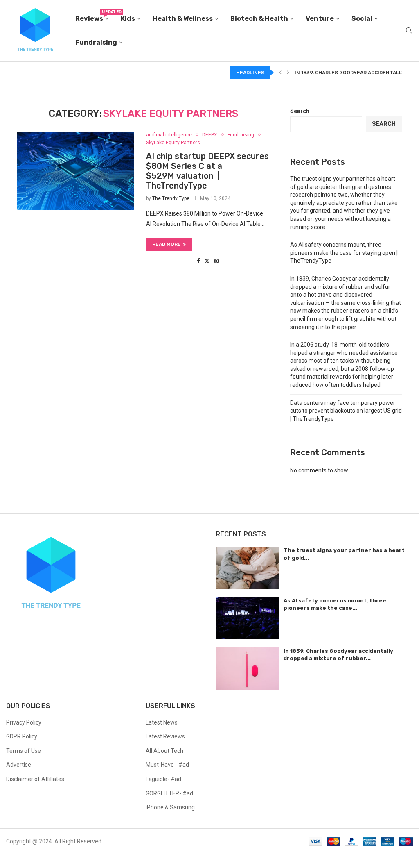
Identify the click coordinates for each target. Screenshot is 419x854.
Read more (166, 244)
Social (361, 19)
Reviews (91, 16)
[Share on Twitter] (207, 260)
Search (299, 111)
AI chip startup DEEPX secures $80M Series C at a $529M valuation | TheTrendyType (207, 171)
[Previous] (280, 72)
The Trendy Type (170, 198)
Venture (320, 19)
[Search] (409, 30)
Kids (128, 19)
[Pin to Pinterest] (216, 261)
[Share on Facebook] (198, 261)
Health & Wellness (183, 19)
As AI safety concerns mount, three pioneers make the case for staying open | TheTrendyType (344, 252)
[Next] (288, 72)
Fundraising (96, 42)
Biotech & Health (259, 19)
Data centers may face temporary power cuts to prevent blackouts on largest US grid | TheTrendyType (346, 411)
